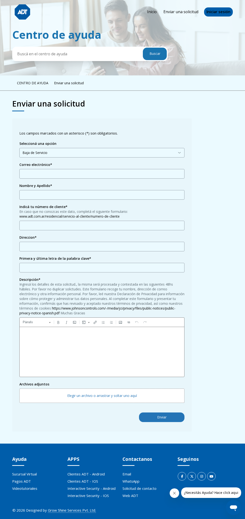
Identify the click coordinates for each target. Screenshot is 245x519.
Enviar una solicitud (180, 11)
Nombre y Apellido (35, 185)
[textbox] (101, 352)
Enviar (162, 417)
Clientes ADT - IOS (82, 481)
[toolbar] (102, 322)
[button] (101, 396)
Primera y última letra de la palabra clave (55, 258)
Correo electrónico (35, 164)
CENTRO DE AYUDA (32, 83)
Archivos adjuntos (34, 384)
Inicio (152, 11)
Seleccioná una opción (37, 143)
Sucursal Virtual (24, 474)
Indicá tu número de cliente (43, 206)
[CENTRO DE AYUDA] (22, 12)
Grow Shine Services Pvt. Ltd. (72, 510)
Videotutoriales (24, 488)
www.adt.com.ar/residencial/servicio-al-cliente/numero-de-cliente (69, 216)
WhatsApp (130, 481)
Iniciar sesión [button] (218, 11)
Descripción (29, 279)
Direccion (28, 237)
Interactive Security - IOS (88, 495)
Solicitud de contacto (139, 488)
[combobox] (101, 153)
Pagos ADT (21, 481)
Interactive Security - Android (91, 488)
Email (126, 474)
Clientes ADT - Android (86, 474)
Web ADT (130, 495)
